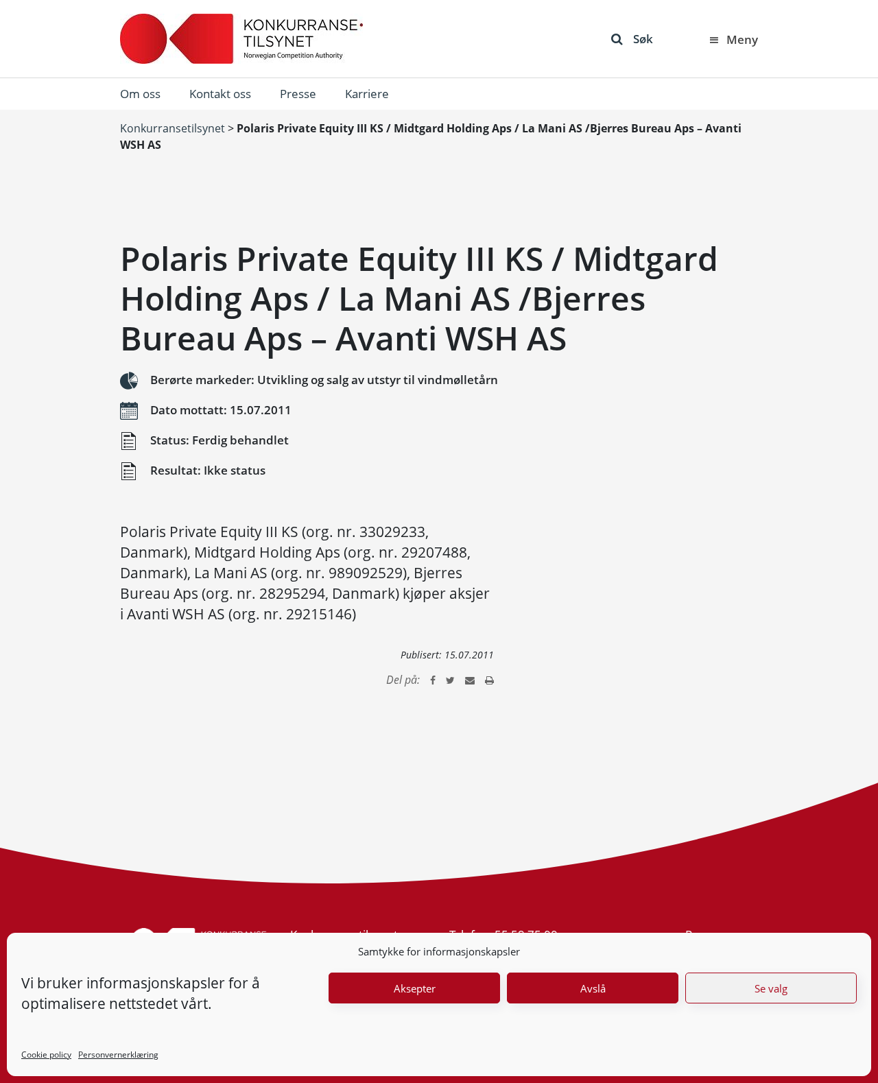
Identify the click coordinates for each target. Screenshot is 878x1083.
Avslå (593, 988)
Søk (643, 39)
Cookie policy (46, 1054)
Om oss (140, 94)
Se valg (771, 988)
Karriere (367, 94)
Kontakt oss (220, 94)
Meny (742, 39)
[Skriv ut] (489, 679)
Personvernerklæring (118, 1054)
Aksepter (415, 988)
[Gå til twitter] (450, 679)
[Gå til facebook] (433, 679)
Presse (298, 94)
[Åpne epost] (470, 679)
